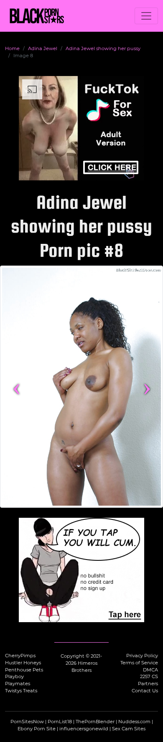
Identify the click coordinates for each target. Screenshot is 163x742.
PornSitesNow (27, 721)
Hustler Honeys (23, 663)
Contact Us (145, 691)
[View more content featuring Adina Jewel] (81, 387)
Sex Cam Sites (128, 729)
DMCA (150, 670)
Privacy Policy (142, 655)
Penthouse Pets (24, 670)
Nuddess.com (134, 721)
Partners (148, 683)
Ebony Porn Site (37, 729)
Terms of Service (139, 663)
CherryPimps (20, 655)
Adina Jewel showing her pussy (103, 48)
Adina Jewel (42, 48)
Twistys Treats (21, 691)
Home (12, 48)
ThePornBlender (95, 721)
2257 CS (149, 676)
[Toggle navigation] (146, 16)
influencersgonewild (83, 729)
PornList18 (60, 721)
